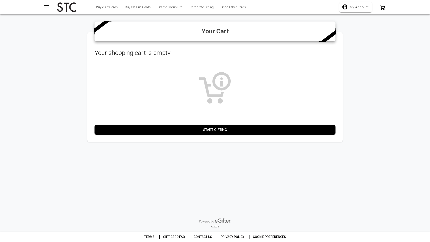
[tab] (137, 7)
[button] (382, 7)
